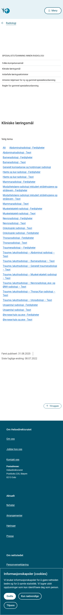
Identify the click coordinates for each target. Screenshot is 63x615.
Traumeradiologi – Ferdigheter (19, 247)
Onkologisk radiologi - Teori (17, 228)
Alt (4, 147)
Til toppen (54, 406)
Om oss (10, 438)
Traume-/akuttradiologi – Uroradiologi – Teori (27, 300)
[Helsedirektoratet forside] (5, 10)
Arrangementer (14, 515)
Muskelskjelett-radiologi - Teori (19, 213)
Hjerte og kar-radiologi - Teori (18, 176)
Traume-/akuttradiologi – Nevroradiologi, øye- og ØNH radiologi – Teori (29, 285)
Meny (54, 10)
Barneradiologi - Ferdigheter (17, 157)
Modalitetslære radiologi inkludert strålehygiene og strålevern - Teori (30, 197)
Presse (10, 536)
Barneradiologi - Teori (14, 162)
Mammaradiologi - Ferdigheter (19, 181)
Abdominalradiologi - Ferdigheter (26, 147)
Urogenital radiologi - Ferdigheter (20, 305)
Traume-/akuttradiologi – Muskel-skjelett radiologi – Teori (30, 276)
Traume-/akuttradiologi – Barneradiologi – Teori (29, 261)
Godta (10, 596)
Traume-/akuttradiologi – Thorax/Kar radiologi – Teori (29, 293)
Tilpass (11, 605)
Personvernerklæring (17, 564)
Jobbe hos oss (14, 449)
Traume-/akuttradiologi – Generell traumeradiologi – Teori (30, 268)
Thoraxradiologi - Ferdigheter (18, 237)
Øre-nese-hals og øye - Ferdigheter (21, 314)
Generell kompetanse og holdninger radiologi (27, 167)
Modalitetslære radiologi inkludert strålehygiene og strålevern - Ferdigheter (30, 188)
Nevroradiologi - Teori (14, 223)
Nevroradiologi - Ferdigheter (17, 218)
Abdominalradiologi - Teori (17, 152)
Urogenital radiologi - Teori (17, 309)
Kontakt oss (12, 459)
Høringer (11, 525)
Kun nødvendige (30, 596)
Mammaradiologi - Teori (16, 203)
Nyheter (10, 505)
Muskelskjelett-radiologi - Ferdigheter (22, 208)
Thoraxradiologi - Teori (15, 242)
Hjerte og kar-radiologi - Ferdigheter (21, 172)
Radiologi (11, 23)
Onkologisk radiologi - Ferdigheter (21, 233)
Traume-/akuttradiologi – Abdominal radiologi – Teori (29, 254)
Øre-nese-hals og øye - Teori (17, 319)
